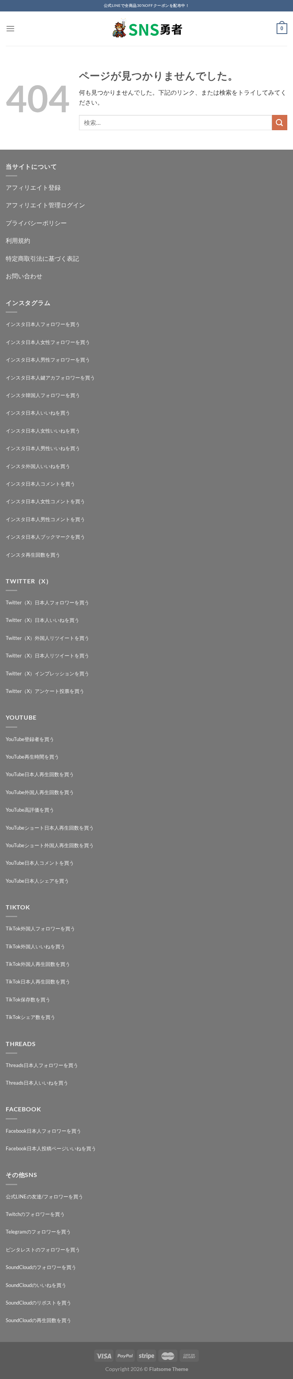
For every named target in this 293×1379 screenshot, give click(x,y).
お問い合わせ (24, 275)
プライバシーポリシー (36, 222)
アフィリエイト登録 (33, 187)
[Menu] (10, 28)
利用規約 (18, 240)
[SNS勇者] (146, 29)
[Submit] (279, 122)
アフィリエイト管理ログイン (45, 204)
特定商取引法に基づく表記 (42, 258)
